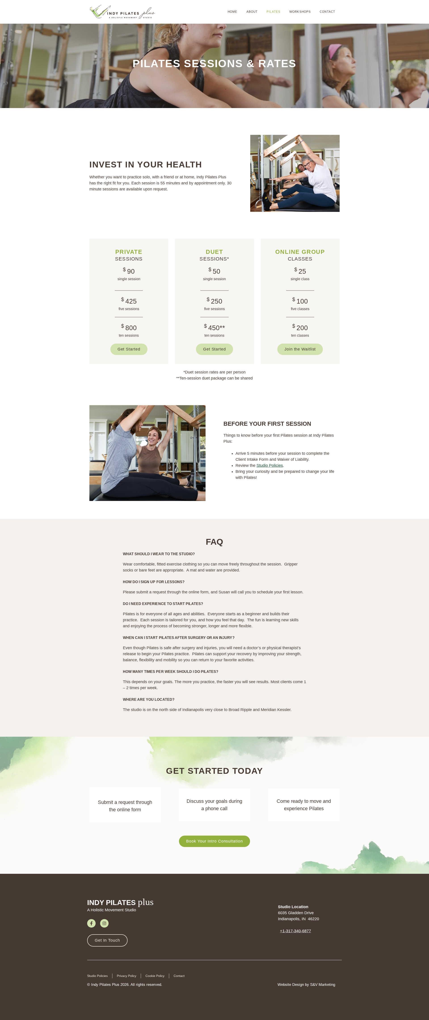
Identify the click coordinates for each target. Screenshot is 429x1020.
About (252, 11)
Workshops (300, 11)
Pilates (273, 11)
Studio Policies (270, 465)
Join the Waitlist (300, 349)
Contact (327, 11)
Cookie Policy (154, 976)
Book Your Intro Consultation (214, 841)
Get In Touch (107, 940)
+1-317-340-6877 (295, 931)
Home (232, 11)
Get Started (129, 349)
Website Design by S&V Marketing (306, 984)
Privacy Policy (126, 976)
